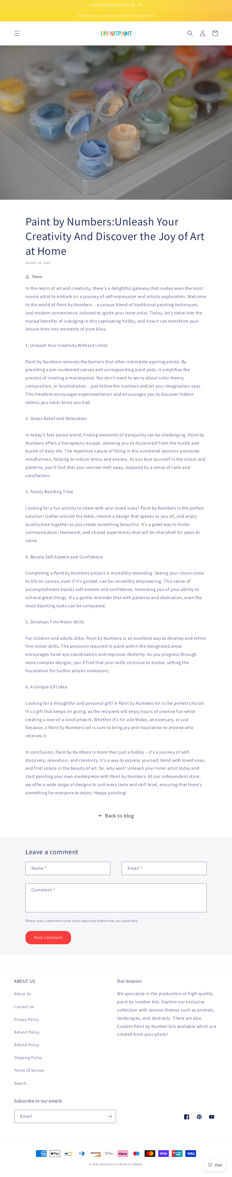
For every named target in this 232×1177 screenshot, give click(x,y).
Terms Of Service (29, 1070)
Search (20, 1083)
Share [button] (37, 276)
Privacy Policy (26, 1019)
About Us (22, 993)
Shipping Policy (28, 1057)
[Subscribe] (109, 1116)
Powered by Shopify (129, 1164)
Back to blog (119, 815)
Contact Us (24, 1006)
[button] (17, 33)
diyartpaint (107, 1164)
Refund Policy (26, 1032)
